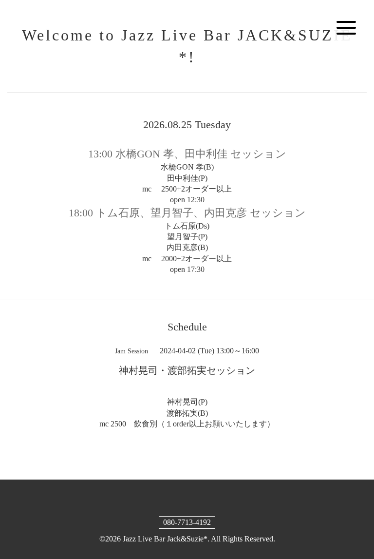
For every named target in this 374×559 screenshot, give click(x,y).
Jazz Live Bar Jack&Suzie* (165, 539)
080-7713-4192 (187, 522)
